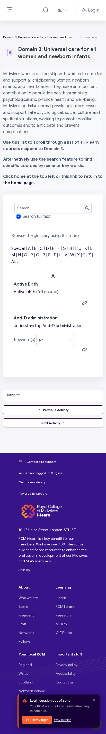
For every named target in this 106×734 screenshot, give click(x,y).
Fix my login (39, 720)
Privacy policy (66, 664)
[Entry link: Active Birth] (85, 303)
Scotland (26, 682)
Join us (24, 569)
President (26, 615)
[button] (45, 10)
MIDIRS (61, 624)
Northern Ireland (32, 691)
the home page (18, 182)
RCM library (65, 606)
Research (63, 615)
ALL (15, 261)
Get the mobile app (32, 482)
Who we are (28, 597)
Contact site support (41, 462)
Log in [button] (94, 10)
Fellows (24, 641)
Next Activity (51, 423)
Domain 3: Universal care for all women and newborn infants (40, 37)
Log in (56, 473)
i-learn (61, 597)
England (25, 664)
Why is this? (62, 720)
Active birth (24, 292)
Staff (22, 624)
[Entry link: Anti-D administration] (85, 349)
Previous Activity (55, 410)
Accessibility (66, 673)
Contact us (64, 682)
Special (18, 248)
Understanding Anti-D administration (48, 325)
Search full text (37, 216)
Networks (26, 632)
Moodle (41, 493)
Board (23, 606)
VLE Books (64, 632)
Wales (23, 673)
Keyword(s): (25, 339)
